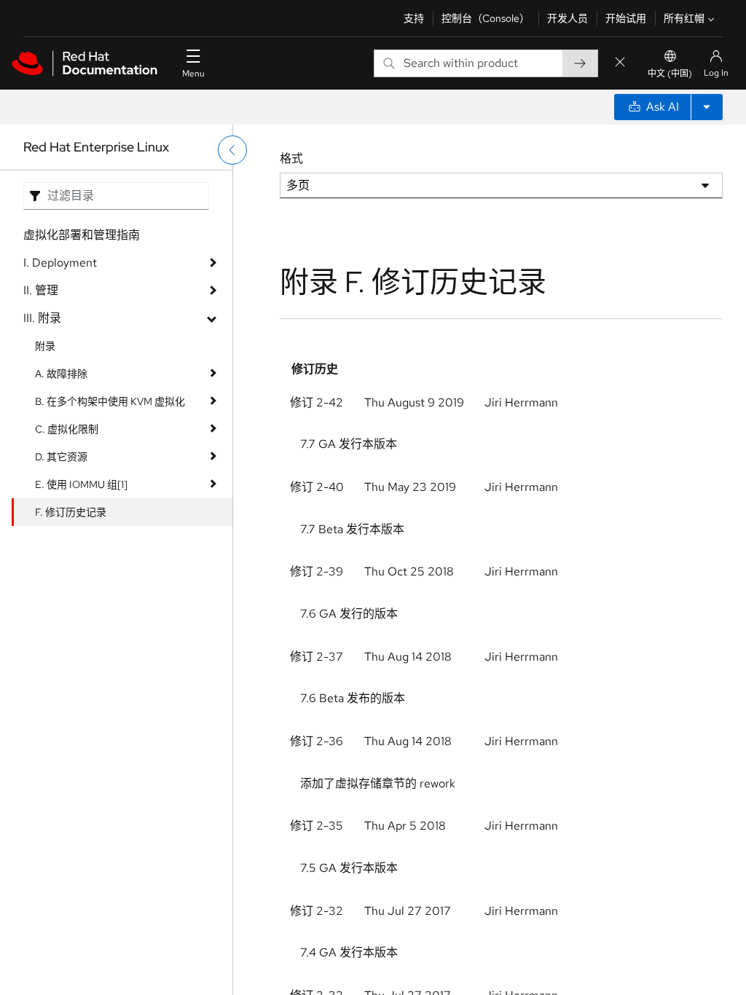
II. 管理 (40, 290)
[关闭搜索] (620, 63)
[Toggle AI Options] (707, 107)
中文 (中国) (670, 73)
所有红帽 (684, 18)
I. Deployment (60, 262)
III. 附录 (42, 318)
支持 (414, 18)
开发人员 (567, 18)
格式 (291, 158)
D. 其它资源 (61, 456)
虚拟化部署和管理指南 (81, 235)
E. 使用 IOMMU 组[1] (81, 484)
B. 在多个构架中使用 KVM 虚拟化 (110, 401)
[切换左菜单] (232, 150)
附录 (45, 346)
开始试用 (625, 18)
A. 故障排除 (61, 373)
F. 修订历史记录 (70, 512)
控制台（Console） (485, 18)
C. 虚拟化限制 (66, 429)
